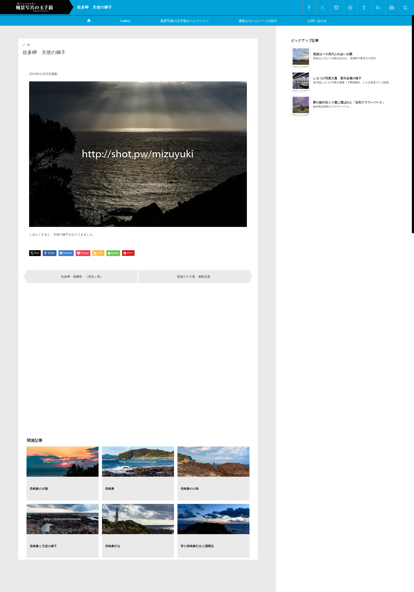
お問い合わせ (317, 21)
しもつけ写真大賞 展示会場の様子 (337, 78)
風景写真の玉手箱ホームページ (183, 21)
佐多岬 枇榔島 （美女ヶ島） (82, 276)
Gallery (125, 21)
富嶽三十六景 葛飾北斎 (193, 276)
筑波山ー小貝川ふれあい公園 (332, 54)
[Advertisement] (81, 328)
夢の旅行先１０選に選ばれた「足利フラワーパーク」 (349, 102)
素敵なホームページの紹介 (258, 21)
